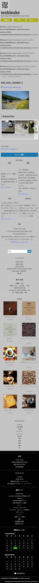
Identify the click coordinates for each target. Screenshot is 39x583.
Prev (3, 121)
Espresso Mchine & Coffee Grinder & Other (19, 268)
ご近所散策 (19, 427)
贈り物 (19, 273)
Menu (7, 20)
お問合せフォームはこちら (19, 242)
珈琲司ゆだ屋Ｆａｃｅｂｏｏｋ (19, 481)
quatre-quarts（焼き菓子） (19, 271)
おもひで (19, 424)
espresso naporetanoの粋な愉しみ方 (19, 496)
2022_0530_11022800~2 (9, 149)
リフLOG (19, 477)
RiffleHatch (34, 581)
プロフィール (19, 512)
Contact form (19, 493)
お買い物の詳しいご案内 (19, 503)
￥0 (21, 20)
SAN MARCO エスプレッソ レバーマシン (19, 483)
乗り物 (19, 436)
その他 (19, 429)
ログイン (33, 20)
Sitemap (19, 498)
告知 (19, 441)
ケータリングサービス (19, 507)
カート (19, 505)
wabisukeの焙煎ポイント (19, 500)
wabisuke (10, 12)
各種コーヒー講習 (19, 517)
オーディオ (19, 431)
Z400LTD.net (19, 479)
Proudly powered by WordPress (14, 581)
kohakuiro (18, 87)
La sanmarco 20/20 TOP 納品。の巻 (19, 290)
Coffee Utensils (19, 266)
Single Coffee (19, 261)
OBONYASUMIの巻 (19, 288)
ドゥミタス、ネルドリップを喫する (19, 510)
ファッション (19, 434)
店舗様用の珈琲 (19, 521)
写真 (19, 438)
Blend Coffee (19, 264)
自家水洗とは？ (19, 523)
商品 (19, 519)
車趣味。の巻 (19, 283)
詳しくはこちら (6, 187)
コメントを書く (19, 154)
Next (36, 121)
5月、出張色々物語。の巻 (19, 292)
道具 (19, 445)
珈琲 (19, 443)
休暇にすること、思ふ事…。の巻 (19, 285)
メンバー (19, 514)
